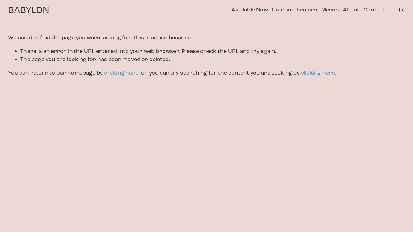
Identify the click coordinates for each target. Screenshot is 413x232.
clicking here (121, 72)
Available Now (249, 9)
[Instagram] (402, 10)
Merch (330, 9)
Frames (307, 9)
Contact (374, 9)
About (351, 9)
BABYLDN (28, 10)
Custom (282, 9)
